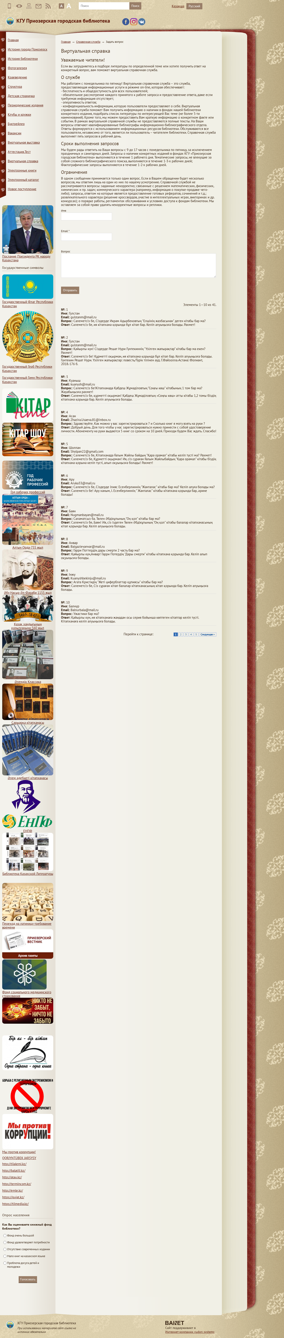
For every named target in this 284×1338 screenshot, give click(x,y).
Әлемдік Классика (28, 682)
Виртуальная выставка (24, 142)
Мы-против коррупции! (19, 1152)
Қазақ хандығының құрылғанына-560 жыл (27, 626)
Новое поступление (22, 189)
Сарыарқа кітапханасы (28, 722)
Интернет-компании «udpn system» (190, 1332)
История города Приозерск (27, 49)
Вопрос (65, 251)
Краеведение (17, 77)
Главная (66, 42)
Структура (15, 86)
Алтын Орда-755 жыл (27, 547)
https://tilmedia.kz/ (15, 1204)
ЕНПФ (27, 831)
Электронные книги (22, 170)
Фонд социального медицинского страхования (26, 994)
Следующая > (208, 634)
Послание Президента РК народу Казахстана (26, 258)
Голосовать (28, 1279)
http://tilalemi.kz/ (14, 1164)
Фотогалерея (17, 68)
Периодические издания (25, 105)
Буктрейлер (16, 124)
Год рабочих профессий (28, 492)
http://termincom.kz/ (16, 1184)
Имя (63, 211)
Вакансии (14, 133)
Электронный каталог (23, 180)
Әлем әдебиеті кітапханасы (28, 778)
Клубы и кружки (19, 114)
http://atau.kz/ (12, 1177)
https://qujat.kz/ (13, 1197)
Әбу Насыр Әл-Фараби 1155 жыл (28, 593)
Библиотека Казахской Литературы (27, 874)
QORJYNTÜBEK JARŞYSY (19, 1158)
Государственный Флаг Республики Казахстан (27, 304)
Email (65, 231)
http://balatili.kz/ (13, 1170)
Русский (194, 6)
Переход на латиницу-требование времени (26, 925)
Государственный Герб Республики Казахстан (27, 368)
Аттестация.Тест (19, 152)
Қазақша (178, 6)
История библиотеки (23, 59)
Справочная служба (88, 42)
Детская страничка (21, 96)
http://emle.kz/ (12, 1190)
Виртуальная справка (23, 161)
